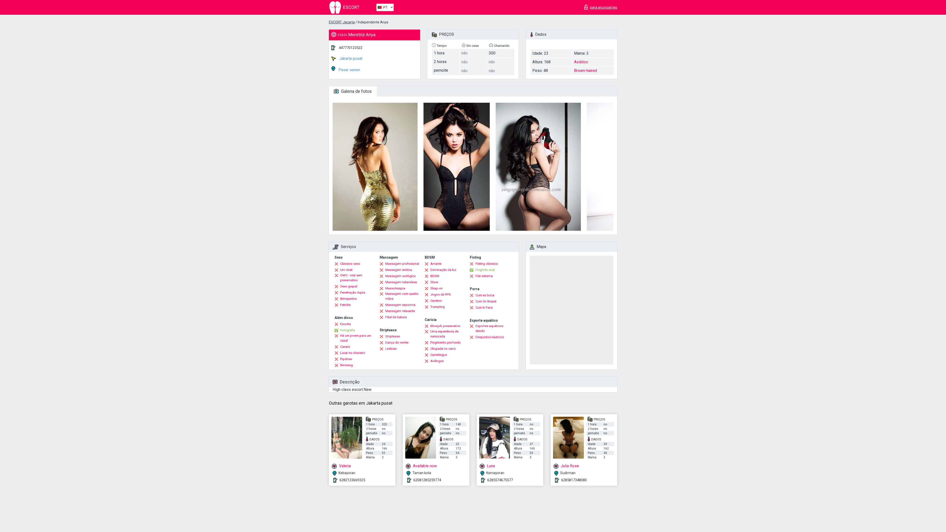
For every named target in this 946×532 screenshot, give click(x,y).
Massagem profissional (402, 264)
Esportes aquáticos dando (489, 328)
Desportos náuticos (489, 337)
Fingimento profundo (445, 342)
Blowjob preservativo (445, 326)
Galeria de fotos (356, 91)
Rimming (346, 365)
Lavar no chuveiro (352, 353)
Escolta (345, 324)
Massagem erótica (398, 270)
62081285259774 (427, 480)
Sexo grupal (348, 286)
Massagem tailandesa (401, 282)
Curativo (436, 300)
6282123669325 (352, 480)
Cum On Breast (485, 301)
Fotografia (347, 330)
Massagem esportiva (400, 305)
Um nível (346, 270)
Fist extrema (484, 276)
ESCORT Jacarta (342, 22)
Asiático (581, 62)
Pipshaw (346, 359)
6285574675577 (500, 480)
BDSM (434, 276)
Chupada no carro (443, 348)
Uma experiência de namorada (444, 334)
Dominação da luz (443, 270)
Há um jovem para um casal (355, 338)
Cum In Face (484, 307)
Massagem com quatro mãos (402, 296)
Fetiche (345, 305)
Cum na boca (484, 295)
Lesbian (391, 348)
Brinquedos (348, 298)
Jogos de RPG (440, 294)
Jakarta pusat (350, 58)
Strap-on (436, 288)
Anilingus (437, 361)
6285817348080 (574, 480)
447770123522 (350, 48)
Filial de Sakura (396, 317)
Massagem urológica (400, 276)
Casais (345, 347)
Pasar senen (349, 69)
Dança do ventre (396, 342)
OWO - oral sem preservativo (351, 277)
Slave (434, 282)
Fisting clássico (486, 264)
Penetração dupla (352, 292)
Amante (435, 264)
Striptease (392, 336)
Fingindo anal (485, 270)
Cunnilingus (438, 355)
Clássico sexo (350, 264)
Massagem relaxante (400, 311)
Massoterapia (395, 288)
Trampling (437, 307)
